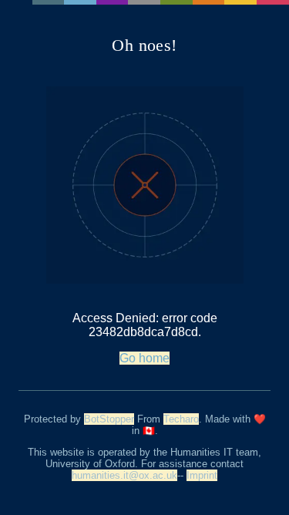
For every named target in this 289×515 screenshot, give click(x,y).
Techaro (181, 419)
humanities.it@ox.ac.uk (124, 475)
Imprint (202, 475)
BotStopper (109, 419)
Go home (144, 358)
